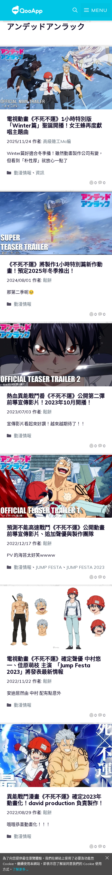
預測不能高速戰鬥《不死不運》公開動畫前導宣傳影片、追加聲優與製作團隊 (56, 530)
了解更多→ (21, 869)
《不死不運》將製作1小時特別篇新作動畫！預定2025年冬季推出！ (54, 267)
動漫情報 (22, 172)
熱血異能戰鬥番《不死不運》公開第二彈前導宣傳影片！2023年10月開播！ (56, 399)
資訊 (40, 172)
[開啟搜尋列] (75, 10)
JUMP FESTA (49, 567)
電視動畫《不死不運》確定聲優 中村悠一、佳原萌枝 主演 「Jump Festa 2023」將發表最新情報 (54, 665)
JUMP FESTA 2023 (85, 567)
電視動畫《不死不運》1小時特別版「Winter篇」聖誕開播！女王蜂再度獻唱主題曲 (54, 125)
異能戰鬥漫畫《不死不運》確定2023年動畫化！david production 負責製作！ (55, 800)
